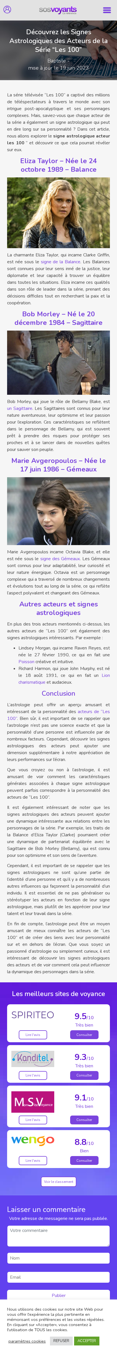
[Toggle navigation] (107, 10)
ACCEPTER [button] (87, 1340)
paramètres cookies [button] (27, 1341)
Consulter (84, 1035)
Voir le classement (58, 1181)
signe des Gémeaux (60, 559)
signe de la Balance (61, 262)
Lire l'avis (33, 1035)
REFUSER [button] (61, 1340)
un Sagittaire (19, 408)
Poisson (26, 662)
